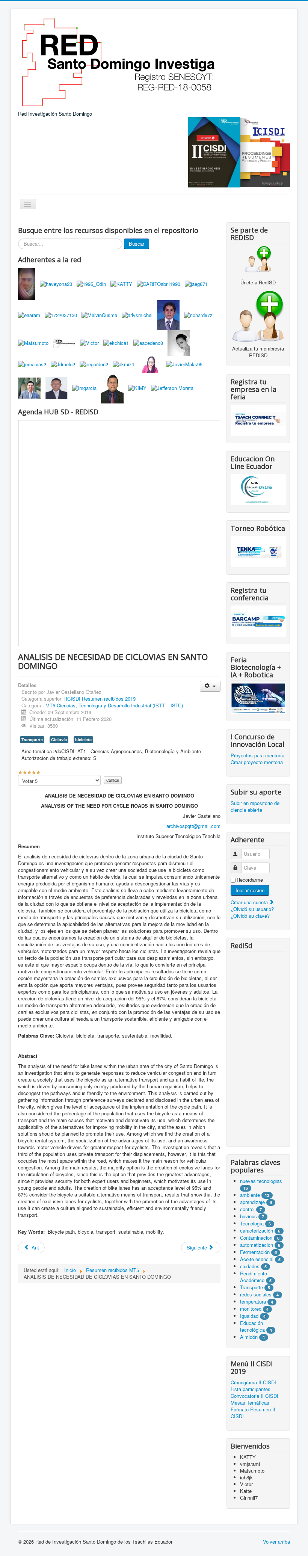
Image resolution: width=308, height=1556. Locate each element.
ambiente (250, 1194)
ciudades (250, 1266)
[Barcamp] (258, 620)
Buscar (136, 243)
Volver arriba (276, 1541)
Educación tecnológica (252, 1326)
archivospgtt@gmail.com (193, 825)
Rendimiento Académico (253, 1277)
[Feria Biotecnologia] (258, 697)
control (247, 1209)
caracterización (256, 1230)
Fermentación (255, 1251)
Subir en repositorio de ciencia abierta (255, 806)
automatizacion (256, 1244)
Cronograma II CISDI (253, 1382)
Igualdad (249, 1315)
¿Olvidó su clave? (250, 915)
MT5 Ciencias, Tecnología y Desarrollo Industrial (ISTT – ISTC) (114, 705)
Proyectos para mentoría (257, 755)
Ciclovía (59, 739)
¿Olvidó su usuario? (252, 908)
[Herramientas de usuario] (210, 686)
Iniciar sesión (250, 890)
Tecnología (252, 1223)
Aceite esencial (256, 1259)
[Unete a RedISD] (258, 258)
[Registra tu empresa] (258, 419)
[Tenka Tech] (258, 550)
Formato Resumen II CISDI (253, 1413)
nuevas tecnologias (261, 1180)
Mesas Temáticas (250, 1402)
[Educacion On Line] (258, 489)
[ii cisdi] (214, 151)
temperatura (253, 1301)
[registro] (258, 315)
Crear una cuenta (250, 902)
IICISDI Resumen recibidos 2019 (100, 698)
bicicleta (83, 739)
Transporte (32, 739)
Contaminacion (256, 1237)
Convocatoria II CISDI (254, 1396)
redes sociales (256, 1294)
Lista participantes (250, 1389)
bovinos (248, 1216)
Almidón (249, 1336)
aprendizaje (253, 1202)
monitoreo (250, 1308)
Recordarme (250, 879)
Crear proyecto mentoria (257, 762)
